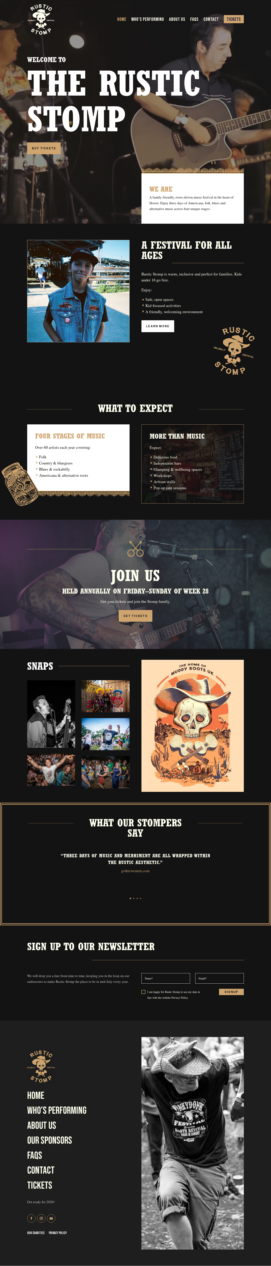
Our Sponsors (49, 1141)
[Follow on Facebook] (31, 1218)
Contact (211, 20)
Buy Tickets (44, 148)
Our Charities (35, 1233)
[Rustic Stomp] (51, 746)
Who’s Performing (147, 20)
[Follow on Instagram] (41, 1218)
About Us (177, 20)
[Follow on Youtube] (51, 1218)
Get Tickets (135, 616)
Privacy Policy (58, 1233)
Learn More (157, 326)
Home (121, 20)
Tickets (234, 20)
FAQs (194, 20)
